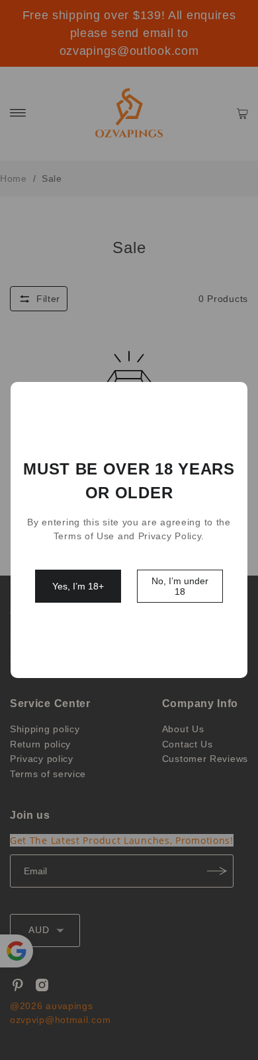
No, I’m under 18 (179, 586)
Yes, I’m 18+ (78, 586)
